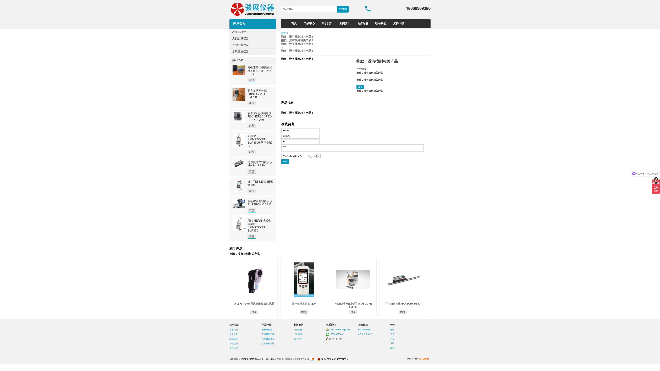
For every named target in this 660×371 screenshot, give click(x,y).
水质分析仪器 (240, 51)
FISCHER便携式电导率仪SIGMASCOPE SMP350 (259, 225)
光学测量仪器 (240, 44)
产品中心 (309, 23)
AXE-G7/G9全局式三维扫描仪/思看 (254, 303)
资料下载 (398, 23)
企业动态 (298, 329)
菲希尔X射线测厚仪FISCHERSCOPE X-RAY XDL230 (260, 116)
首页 (294, 23)
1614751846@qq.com (339, 329)
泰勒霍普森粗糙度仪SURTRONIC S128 (260, 203)
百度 (392, 334)
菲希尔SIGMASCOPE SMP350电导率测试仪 (260, 141)
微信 (392, 329)
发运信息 (233, 334)
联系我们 (380, 23)
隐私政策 (233, 339)
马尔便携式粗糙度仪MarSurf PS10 (260, 164)
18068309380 (336, 334)
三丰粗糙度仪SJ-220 (304, 303)
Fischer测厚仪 (364, 329)
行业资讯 (298, 334)
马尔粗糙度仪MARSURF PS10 (402, 303)
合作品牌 (362, 23)
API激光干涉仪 (365, 334)
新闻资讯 (344, 23)
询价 (251, 80)
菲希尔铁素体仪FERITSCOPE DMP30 (257, 93)
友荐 (392, 348)
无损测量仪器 (240, 38)
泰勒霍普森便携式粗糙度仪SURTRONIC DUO (260, 71)
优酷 (392, 343)
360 (392, 339)
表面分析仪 (239, 31)
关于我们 (327, 23)
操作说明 (298, 339)
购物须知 (233, 343)
